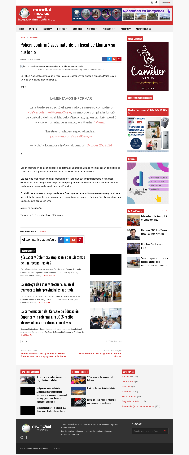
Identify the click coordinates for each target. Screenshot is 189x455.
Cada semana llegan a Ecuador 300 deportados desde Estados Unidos (51, 409)
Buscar (165, 3)
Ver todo (165, 211)
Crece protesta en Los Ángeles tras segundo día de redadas (51, 378)
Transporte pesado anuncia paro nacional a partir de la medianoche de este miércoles (154, 262)
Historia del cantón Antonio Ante (101, 388)
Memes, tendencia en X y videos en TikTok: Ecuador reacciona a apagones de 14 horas (43, 355)
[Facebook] (156, 3)
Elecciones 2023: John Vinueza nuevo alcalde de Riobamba (154, 232)
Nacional (42, 231)
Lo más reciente (80, 371)
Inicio (21, 28)
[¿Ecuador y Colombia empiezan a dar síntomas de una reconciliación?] (105, 264)
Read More (49, 275)
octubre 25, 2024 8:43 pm (30, 59)
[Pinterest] (119, 59)
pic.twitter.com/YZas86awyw (71, 136)
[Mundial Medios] (36, 16)
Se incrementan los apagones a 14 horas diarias (100, 355)
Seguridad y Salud (131, 401)
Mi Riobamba (108, 28)
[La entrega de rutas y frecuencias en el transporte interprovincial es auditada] (105, 291)
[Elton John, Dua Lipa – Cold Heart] (133, 248)
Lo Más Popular (135, 211)
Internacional (128, 381)
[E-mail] (114, 59)
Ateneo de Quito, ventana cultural (138, 406)
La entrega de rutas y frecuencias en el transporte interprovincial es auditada (47, 287)
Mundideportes (129, 396)
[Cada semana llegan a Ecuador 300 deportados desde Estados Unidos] (27, 410)
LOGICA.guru (56, 448)
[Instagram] (152, 3)
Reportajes (77, 28)
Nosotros (125, 28)
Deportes (61, 28)
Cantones (91, 28)
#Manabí (100, 122)
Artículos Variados (30, 371)
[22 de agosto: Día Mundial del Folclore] (78, 380)
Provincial (127, 386)
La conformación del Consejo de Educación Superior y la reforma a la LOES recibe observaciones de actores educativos (49, 316)
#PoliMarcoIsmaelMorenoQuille (48, 112)
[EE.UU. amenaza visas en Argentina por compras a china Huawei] (78, 402)
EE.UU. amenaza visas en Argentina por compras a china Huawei (101, 401)
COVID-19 (33, 28)
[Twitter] (109, 59)
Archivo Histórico (143, 28)
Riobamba (127, 391)
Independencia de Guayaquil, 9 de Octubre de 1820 (154, 218)
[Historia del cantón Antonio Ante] (78, 391)
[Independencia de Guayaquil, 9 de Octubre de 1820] (133, 220)
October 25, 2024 (99, 145)
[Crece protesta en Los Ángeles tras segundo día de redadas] (27, 380)
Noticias (46, 28)
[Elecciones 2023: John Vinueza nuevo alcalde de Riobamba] (133, 234)
